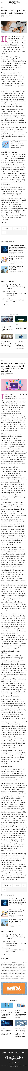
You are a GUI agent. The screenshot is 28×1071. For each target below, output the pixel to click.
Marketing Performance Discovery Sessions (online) (16, 294)
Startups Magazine (18, 975)
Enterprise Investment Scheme (7, 965)
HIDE (7, 967)
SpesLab (4, 975)
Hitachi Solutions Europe (15, 967)
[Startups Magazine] (14, 2)
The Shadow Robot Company (11, 976)
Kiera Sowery (10, 15)
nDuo (11, 972)
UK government (20, 976)
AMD (13, 962)
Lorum (3, 970)
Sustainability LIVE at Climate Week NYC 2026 (15, 300)
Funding (3, 1010)
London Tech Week (20, 968)
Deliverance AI (11, 964)
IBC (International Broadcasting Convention (15, 287)
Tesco (2, 976)
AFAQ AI (3, 962)
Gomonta (16, 965)
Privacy (17, 1053)
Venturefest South (16, 978)
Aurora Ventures (19, 962)
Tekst (24, 975)
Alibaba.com (9, 962)
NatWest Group (5, 972)
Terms (23, 1053)
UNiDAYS (3, 978)
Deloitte (17, 964)
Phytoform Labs (4, 973)
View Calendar (5, 305)
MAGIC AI (7, 970)
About (4, 1053)
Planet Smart (12, 973)
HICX (4, 967)
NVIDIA (20, 972)
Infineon (5, 968)
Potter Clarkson (18, 973)
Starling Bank (10, 975)
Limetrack (13, 968)
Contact (10, 1053)
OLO (23, 972)
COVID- (3, 572)
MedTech (12, 970)
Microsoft (17, 970)
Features (3, 341)
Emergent (21, 964)
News (2, 7)
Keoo (9, 968)
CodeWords (5, 964)
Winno (22, 978)
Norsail (15, 972)
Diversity (14, 141)
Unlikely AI (8, 978)
